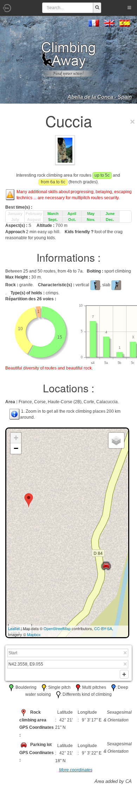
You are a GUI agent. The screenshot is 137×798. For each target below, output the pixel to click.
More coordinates (75, 769)
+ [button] (16, 437)
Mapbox (34, 634)
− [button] (16, 448)
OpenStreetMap (57, 628)
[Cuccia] (65, 149)
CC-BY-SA (103, 628)
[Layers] (116, 440)
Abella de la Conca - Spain (99, 97)
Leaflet (14, 628)
